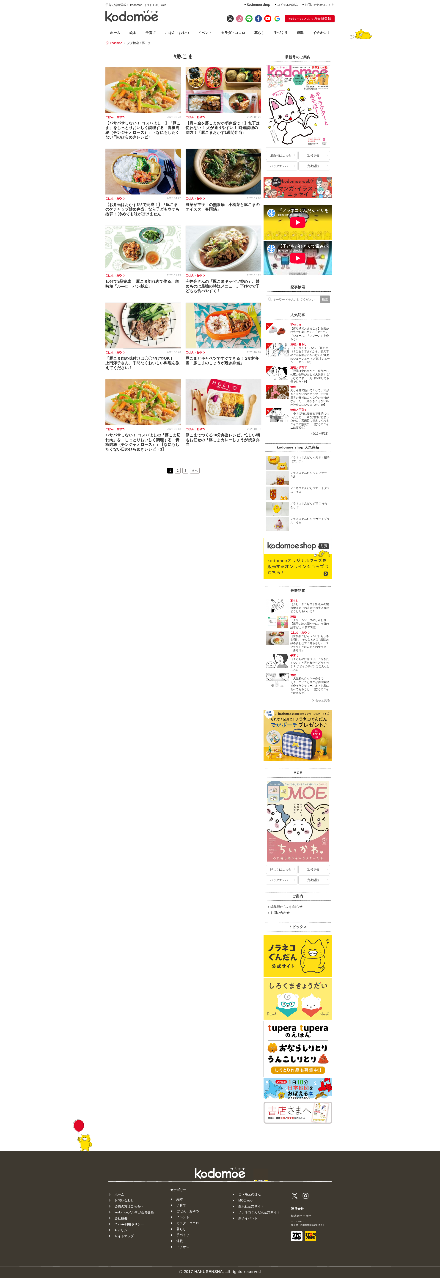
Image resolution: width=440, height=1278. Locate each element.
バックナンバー (280, 166)
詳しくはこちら (280, 869)
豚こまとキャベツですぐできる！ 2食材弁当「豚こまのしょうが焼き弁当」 (222, 360)
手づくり (281, 33)
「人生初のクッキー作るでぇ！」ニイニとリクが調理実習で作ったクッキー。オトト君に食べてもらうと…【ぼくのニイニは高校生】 (309, 685)
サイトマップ (124, 1236)
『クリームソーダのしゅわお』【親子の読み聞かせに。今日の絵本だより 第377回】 (309, 623)
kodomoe (116, 43)
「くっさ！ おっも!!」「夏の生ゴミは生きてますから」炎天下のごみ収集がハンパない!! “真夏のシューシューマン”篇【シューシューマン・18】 (310, 355)
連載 (300, 33)
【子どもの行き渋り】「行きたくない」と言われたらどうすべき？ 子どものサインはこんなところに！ (310, 664)
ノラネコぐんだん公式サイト (259, 1212)
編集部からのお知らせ (286, 907)
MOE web (245, 1200)
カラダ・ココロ (233, 33)
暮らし (259, 33)
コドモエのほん (287, 4)
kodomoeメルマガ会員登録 (310, 18)
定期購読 (313, 166)
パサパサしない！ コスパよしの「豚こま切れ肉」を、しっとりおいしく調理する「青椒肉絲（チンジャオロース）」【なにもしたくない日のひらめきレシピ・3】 (143, 442)
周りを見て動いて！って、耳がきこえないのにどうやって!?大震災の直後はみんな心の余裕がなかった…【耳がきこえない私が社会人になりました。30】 (309, 397)
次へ (195, 470)
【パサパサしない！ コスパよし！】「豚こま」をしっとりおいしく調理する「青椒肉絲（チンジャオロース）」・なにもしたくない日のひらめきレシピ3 (143, 130)
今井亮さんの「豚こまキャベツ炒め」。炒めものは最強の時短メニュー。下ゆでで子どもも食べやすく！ (223, 286)
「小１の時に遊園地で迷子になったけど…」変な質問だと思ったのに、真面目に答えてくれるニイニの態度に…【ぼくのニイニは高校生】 (309, 420)
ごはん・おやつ (177, 33)
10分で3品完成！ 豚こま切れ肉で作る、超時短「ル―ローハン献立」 (142, 283)
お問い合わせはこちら (320, 4)
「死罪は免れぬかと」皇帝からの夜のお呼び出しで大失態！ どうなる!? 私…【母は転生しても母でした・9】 (310, 376)
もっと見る (322, 700)
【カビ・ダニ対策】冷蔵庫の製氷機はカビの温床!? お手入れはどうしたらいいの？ (309, 608)
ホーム (115, 33)
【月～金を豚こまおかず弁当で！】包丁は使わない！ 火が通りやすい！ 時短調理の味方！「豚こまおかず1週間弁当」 (223, 128)
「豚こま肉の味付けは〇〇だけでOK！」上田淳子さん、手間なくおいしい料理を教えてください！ (142, 363)
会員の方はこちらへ (129, 1206)
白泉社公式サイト (251, 1206)
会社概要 (121, 1218)
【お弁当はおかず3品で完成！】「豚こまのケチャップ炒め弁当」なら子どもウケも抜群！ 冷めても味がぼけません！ (142, 209)
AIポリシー (122, 1230)
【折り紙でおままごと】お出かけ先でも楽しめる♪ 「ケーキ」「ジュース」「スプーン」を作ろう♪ (309, 334)
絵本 (132, 33)
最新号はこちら (280, 155)
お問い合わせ (280, 912)
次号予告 (313, 155)
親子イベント (248, 1218)
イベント (205, 33)
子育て (151, 33)
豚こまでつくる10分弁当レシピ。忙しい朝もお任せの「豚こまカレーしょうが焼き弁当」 (223, 440)
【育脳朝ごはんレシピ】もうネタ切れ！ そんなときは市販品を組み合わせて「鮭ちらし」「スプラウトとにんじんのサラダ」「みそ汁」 (310, 643)
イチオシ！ (321, 33)
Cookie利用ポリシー (129, 1224)
